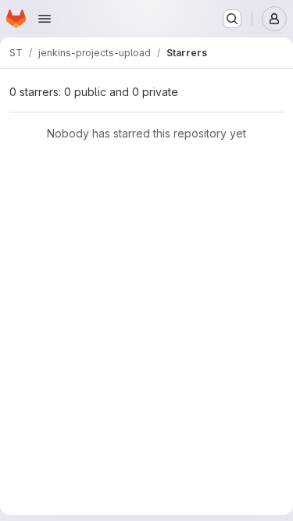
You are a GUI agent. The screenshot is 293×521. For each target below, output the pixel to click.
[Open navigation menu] (44, 18)
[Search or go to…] (232, 18)
